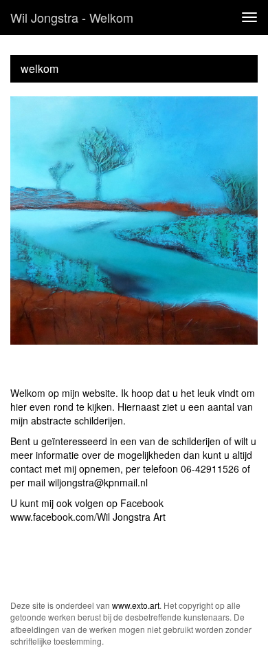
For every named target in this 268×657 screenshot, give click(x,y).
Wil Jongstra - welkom (71, 17)
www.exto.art (135, 605)
